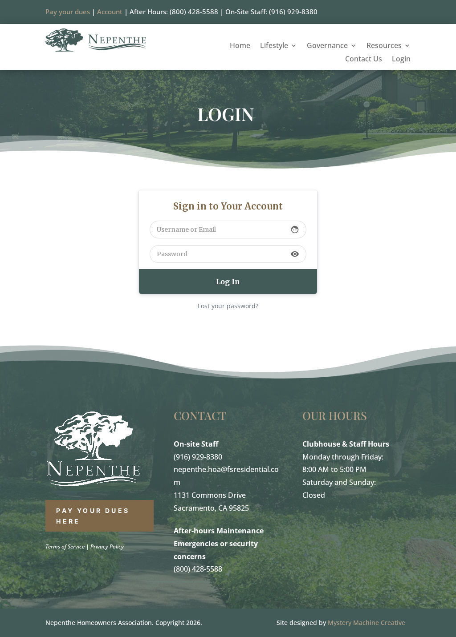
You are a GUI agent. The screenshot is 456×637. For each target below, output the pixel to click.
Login (401, 60)
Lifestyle (274, 46)
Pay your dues (67, 11)
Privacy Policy (107, 546)
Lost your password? (228, 306)
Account (109, 11)
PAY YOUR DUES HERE (93, 516)
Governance (327, 46)
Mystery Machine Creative (366, 622)
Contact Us (363, 60)
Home (240, 46)
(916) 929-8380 (198, 457)
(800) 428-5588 (198, 569)
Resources (384, 46)
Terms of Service (65, 546)
